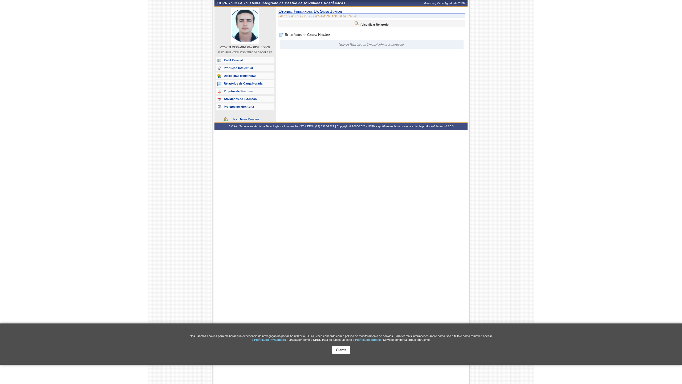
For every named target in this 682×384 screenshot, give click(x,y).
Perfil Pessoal (233, 60)
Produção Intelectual (238, 68)
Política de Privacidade (270, 339)
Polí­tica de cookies (368, 339)
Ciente (341, 350)
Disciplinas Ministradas (240, 75)
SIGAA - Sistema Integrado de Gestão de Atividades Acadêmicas (288, 3)
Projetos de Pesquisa (238, 91)
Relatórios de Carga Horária (243, 83)
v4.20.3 (449, 126)
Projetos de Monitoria (239, 106)
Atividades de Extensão (240, 99)
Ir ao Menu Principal (246, 119)
